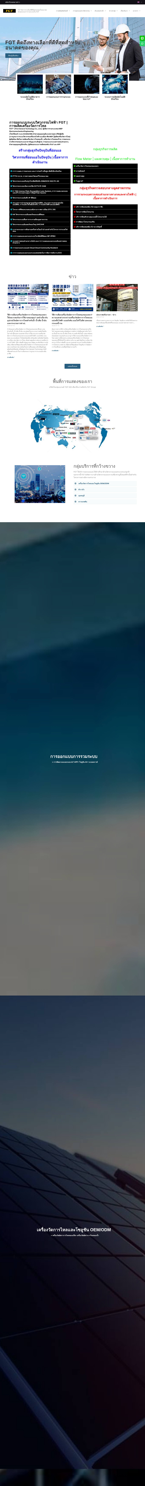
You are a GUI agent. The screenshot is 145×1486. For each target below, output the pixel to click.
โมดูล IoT (79, 181)
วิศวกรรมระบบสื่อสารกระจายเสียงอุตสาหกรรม (30, 219)
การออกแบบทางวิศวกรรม (81, 11)
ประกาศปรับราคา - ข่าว (106, 315)
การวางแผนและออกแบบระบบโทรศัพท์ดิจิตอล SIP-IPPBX (34, 236)
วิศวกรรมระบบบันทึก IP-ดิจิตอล (24, 198)
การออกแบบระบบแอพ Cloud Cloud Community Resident (35, 248)
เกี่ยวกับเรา (124, 11)
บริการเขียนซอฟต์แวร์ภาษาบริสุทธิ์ (89, 227)
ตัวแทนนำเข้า (99, 11)
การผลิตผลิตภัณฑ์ (62, 11)
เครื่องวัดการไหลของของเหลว (87, 166)
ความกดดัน (82, 502)
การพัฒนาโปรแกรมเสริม (85, 222)
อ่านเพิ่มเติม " (11, 357)
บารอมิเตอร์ (80, 171)
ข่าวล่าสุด (112, 11)
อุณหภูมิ (81, 495)
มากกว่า (135, 11)
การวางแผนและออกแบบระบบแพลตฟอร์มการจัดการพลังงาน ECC (37, 253)
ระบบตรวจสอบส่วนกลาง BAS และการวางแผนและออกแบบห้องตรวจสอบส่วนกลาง (40, 242)
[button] (40, 171)
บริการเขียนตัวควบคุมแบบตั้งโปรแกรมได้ (91, 217)
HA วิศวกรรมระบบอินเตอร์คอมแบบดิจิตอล (28, 214)
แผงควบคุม (80, 176)
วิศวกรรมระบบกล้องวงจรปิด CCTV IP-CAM (29, 186)
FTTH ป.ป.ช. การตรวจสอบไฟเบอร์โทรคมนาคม (30, 176)
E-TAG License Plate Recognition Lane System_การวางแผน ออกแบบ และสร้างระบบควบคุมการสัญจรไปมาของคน (40, 192)
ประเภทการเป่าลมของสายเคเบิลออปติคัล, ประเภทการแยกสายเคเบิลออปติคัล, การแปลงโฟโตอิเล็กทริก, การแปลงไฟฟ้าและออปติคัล (38, 204)
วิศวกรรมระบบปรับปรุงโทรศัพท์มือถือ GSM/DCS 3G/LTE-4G (36, 181)
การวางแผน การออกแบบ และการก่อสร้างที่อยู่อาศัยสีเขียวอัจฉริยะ (37, 171)
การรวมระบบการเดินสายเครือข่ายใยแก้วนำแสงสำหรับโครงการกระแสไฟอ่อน (40, 230)
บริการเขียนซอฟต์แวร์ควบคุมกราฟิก (89, 207)
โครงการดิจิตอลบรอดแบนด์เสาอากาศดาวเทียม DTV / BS (34, 209)
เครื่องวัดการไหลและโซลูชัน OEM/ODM (93, 483)
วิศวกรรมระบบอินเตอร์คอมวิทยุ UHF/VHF (28, 224)
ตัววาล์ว (81, 489)
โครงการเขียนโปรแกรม (85, 212)
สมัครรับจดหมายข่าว (12, 2)
